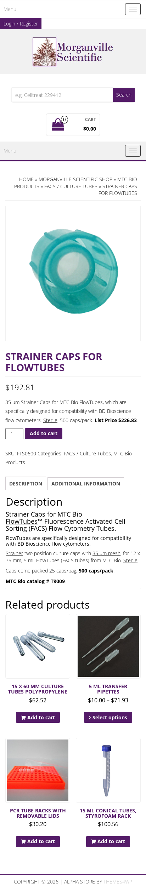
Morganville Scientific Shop (75, 179)
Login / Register (21, 23)
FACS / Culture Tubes (70, 186)
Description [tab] (25, 483)
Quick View (67, 624)
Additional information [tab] (85, 483)
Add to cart (43, 433)
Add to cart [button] (41, 717)
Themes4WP (117, 881)
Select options (109, 717)
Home (26, 179)
